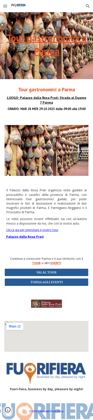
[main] (47, 46)
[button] (5, 6)
